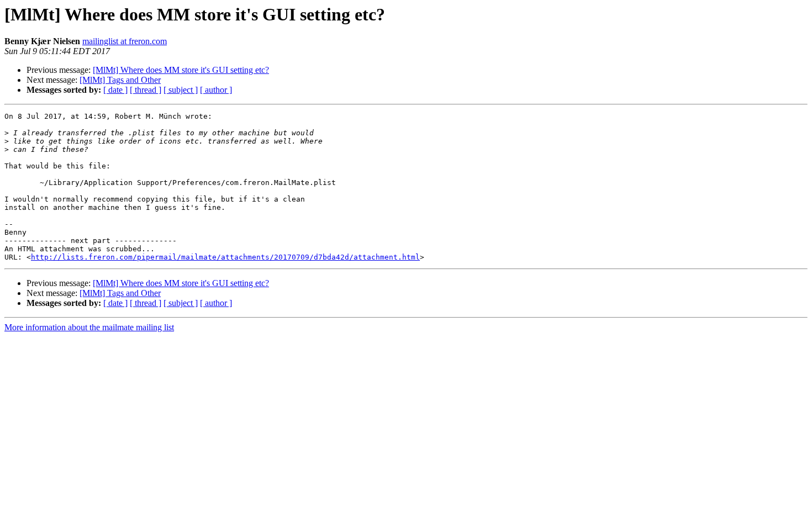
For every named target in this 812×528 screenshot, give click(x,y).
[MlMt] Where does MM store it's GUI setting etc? (181, 70)
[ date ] (115, 89)
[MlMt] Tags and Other (120, 80)
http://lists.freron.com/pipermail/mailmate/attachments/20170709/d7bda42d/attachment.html (225, 257)
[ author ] (216, 89)
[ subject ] (181, 89)
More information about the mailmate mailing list (89, 327)
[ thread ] (145, 89)
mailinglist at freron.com (124, 41)
